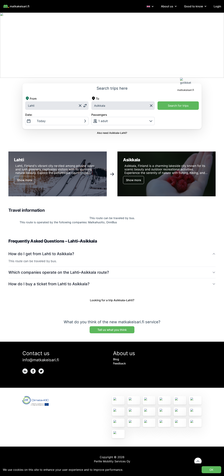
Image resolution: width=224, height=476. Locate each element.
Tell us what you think (112, 330)
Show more (24, 180)
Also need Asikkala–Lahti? (112, 132)
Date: (28, 114)
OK (211, 469)
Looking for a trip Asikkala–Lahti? (112, 300)
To (97, 98)
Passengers (99, 114)
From (33, 98)
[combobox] (57, 105)
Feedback (119, 363)
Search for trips (178, 105)
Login (217, 6)
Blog (116, 359)
